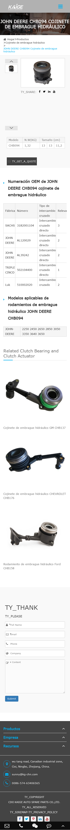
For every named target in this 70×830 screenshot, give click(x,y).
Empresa (10, 737)
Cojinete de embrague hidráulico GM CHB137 (34, 427)
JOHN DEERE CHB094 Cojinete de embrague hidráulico (30, 50)
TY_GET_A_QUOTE (23, 161)
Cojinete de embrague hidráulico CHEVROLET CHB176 (34, 495)
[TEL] (21, 826)
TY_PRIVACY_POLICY (43, 812)
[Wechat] (35, 826)
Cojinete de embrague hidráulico (25, 42)
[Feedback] (49, 826)
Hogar (11, 39)
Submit (11, 698)
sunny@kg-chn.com (25, 774)
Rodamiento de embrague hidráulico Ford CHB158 (32, 566)
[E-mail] (7, 826)
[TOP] (63, 826)
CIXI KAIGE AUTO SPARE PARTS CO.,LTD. (34, 802)
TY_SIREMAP (18, 812)
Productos (23, 39)
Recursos (11, 746)
